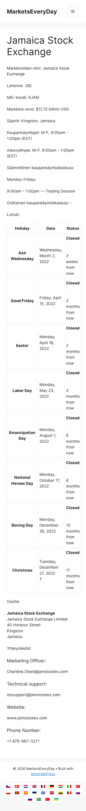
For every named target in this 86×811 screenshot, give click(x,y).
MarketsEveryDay (32, 11)
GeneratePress (43, 774)
